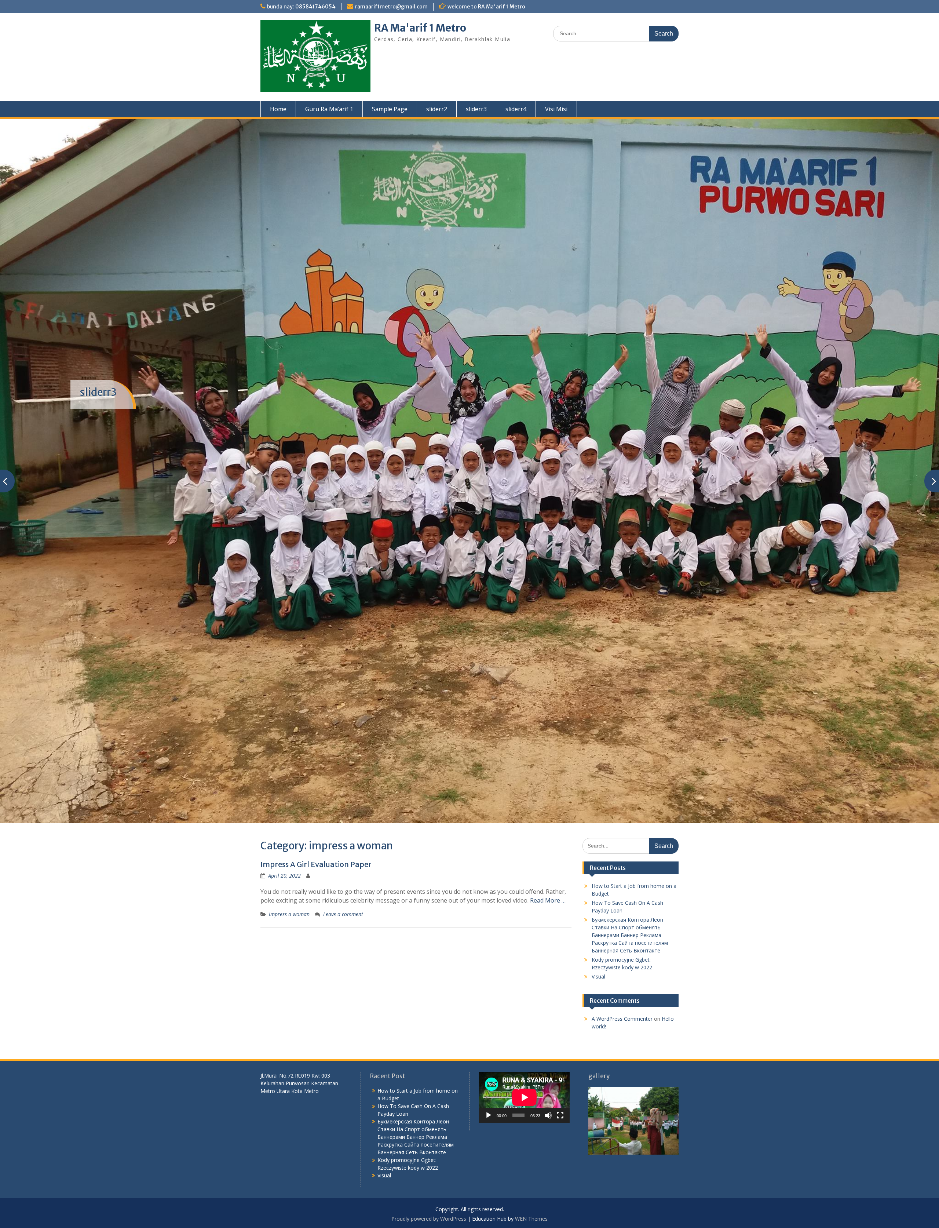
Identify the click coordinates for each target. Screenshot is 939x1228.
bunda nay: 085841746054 (301, 6)
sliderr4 (515, 109)
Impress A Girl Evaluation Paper (316, 845)
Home (278, 109)
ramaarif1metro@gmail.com (391, 6)
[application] (524, 1078)
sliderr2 (436, 109)
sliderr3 (476, 109)
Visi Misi (556, 109)
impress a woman (289, 895)
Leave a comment (343, 895)
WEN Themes (531, 1199)
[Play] (488, 1096)
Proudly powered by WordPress (428, 1199)
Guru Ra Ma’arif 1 (329, 109)
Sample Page (390, 109)
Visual (598, 957)
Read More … (548, 881)
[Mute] (548, 1096)
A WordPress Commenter (622, 999)
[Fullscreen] (560, 1096)
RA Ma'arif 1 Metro (420, 27)
